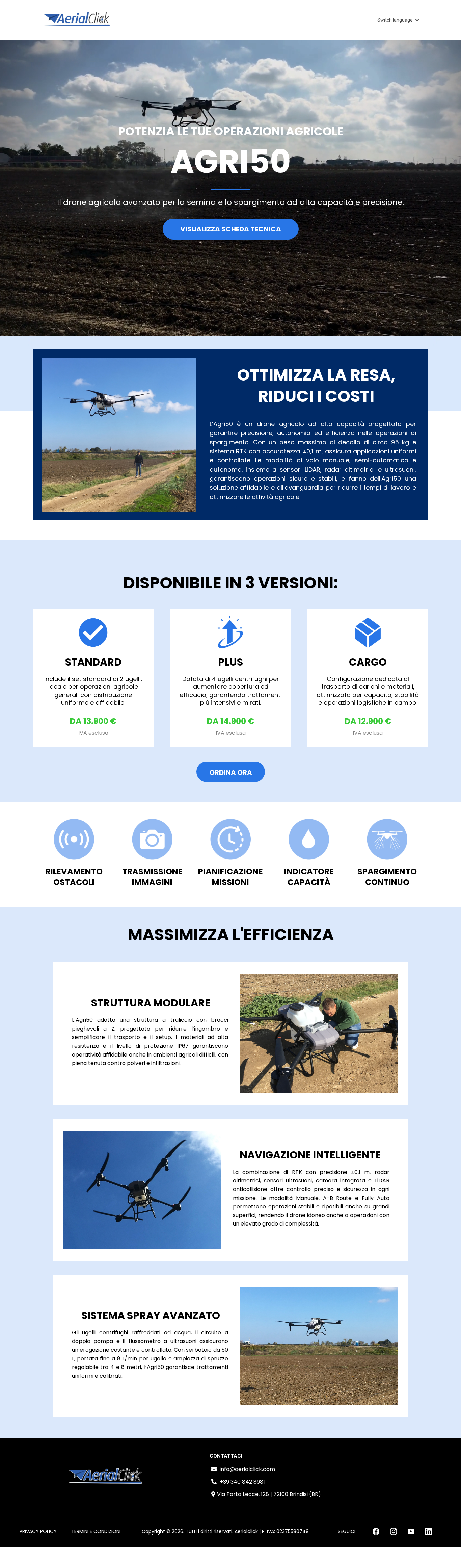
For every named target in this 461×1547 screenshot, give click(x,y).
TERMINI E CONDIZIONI (95, 1531)
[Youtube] (411, 1531)
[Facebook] (376, 1531)
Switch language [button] (395, 20)
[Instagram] (393, 1531)
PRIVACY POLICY (38, 1531)
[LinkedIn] (428, 1531)
